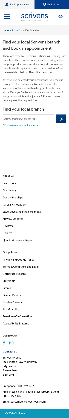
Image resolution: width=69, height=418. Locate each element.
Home (6, 30)
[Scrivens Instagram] (11, 343)
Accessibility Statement (17, 323)
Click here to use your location (20, 125)
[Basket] (60, 16)
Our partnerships (13, 197)
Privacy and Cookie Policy (18, 259)
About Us (17, 30)
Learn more (9, 183)
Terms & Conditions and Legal (21, 266)
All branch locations (15, 204)
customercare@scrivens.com (28, 401)
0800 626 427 (25, 385)
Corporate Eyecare (14, 273)
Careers (7, 232)
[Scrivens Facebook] (4, 343)
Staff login (9, 280)
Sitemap (8, 287)
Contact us (10, 351)
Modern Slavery (12, 302)
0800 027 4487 (12, 395)
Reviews (8, 225)
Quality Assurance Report (18, 240)
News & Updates (13, 218)
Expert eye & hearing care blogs (22, 211)
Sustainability (11, 309)
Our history (9, 190)
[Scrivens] (34, 16)
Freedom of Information (17, 316)
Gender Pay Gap (12, 295)
